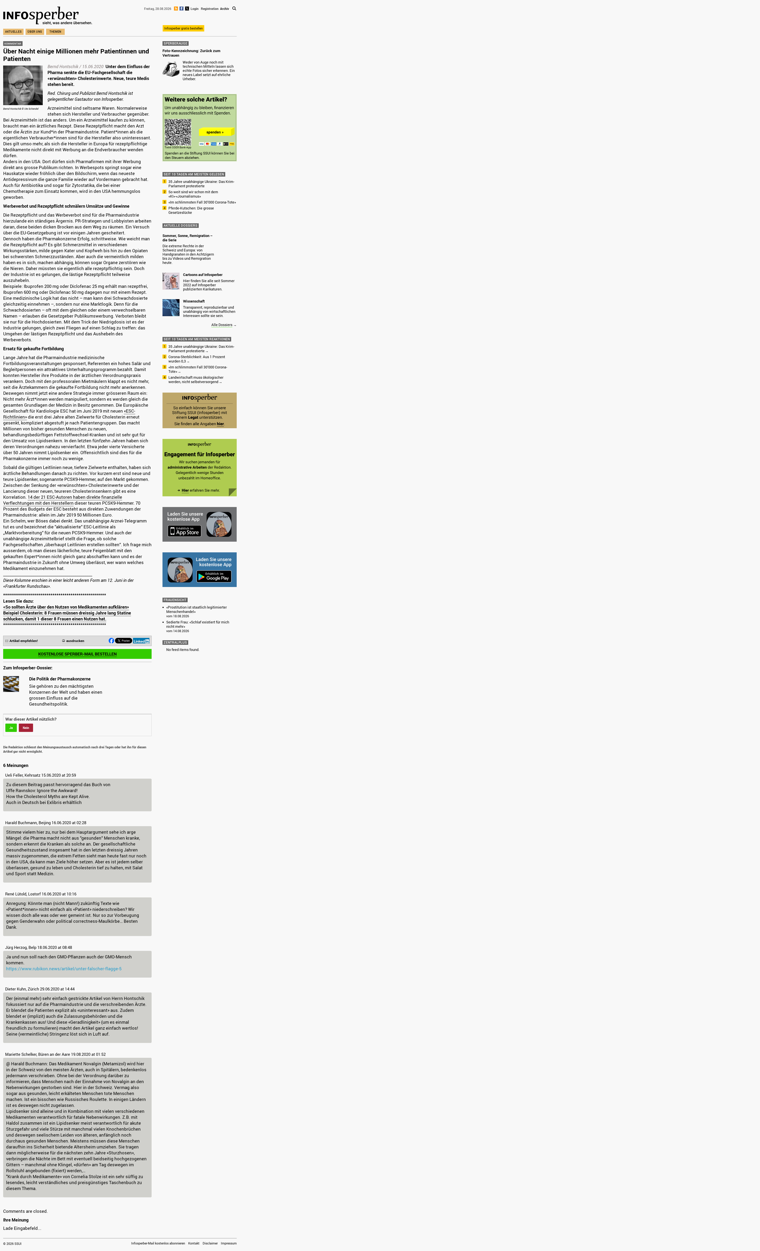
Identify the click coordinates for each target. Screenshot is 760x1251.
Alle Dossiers (221, 324)
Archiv (224, 9)
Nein (26, 728)
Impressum (229, 1243)
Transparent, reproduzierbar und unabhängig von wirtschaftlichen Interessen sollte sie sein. (209, 311)
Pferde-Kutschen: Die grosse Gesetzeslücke (191, 210)
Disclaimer (210, 1243)
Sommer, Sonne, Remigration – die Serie (187, 237)
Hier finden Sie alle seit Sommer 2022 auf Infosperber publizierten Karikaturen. (209, 284)
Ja (11, 728)
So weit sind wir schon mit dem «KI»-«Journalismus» (193, 194)
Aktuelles (13, 31)
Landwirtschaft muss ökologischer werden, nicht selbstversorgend (195, 379)
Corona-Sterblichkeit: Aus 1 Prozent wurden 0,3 (196, 358)
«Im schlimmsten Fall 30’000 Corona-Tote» (202, 202)
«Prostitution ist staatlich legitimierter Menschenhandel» (196, 609)
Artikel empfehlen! (24, 640)
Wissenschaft (194, 301)
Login (195, 9)
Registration (209, 9)
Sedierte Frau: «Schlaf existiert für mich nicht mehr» (197, 624)
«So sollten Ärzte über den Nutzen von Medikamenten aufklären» (66, 607)
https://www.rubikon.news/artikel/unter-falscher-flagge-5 (64, 968)
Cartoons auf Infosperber (202, 274)
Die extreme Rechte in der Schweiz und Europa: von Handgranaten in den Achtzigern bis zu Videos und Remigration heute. (188, 254)
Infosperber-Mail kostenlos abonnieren (158, 1243)
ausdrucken (75, 640)
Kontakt (194, 1243)
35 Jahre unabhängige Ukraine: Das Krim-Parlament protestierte (201, 183)
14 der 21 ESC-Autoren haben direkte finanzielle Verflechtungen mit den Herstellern (62, 500)
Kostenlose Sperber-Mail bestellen (77, 654)
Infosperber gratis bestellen (183, 28)
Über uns (35, 31)
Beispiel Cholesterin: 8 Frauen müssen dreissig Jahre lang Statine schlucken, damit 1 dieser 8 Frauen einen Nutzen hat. (67, 616)
